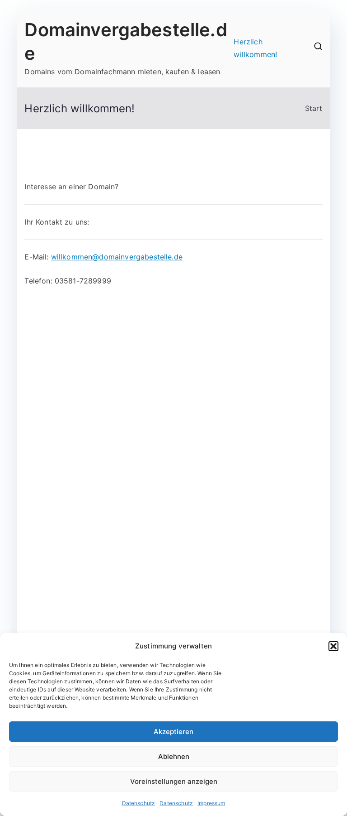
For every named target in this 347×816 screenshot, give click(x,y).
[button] (333, 646)
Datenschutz (138, 803)
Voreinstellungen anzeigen (173, 781)
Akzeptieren (173, 731)
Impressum (211, 803)
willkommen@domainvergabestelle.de (117, 256)
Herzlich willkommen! (255, 48)
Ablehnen (173, 756)
